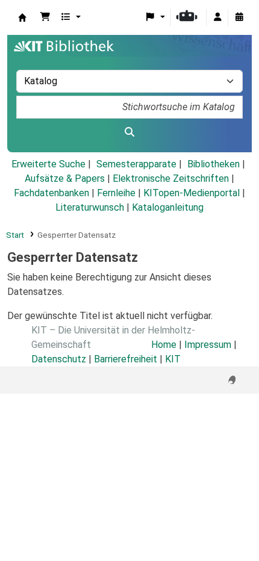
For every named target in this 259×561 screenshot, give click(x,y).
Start (15, 235)
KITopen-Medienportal (191, 193)
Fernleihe (116, 193)
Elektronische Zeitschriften (171, 178)
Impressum (207, 344)
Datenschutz (58, 359)
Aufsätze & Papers (65, 178)
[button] (45, 17)
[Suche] (129, 132)
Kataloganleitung (168, 207)
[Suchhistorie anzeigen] (239, 17)
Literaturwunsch (89, 207)
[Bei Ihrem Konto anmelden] (217, 17)
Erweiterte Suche (48, 164)
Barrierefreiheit (125, 359)
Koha (22, 17)
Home (163, 344)
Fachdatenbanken (51, 193)
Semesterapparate (136, 164)
